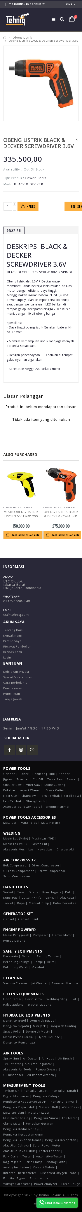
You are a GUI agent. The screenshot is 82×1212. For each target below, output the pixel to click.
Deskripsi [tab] (14, 230)
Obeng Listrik (22, 37)
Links (68, 4)
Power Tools (32, 507)
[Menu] (54, 19)
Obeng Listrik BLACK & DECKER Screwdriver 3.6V (38, 143)
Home (5, 37)
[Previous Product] (77, 140)
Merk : (8, 184)
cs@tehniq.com (16, 614)
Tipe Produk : (13, 178)
